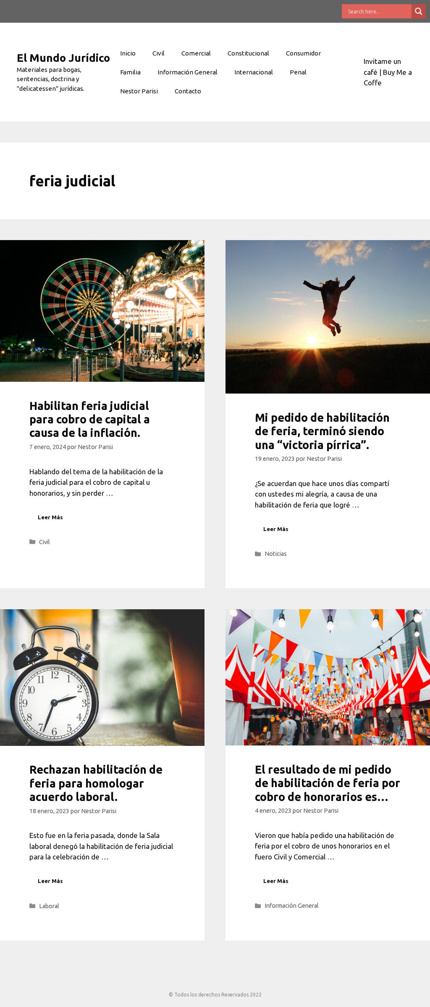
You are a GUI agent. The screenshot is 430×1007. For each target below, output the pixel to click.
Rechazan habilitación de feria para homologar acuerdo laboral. (96, 783)
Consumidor (303, 53)
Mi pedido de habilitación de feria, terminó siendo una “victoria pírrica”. (322, 431)
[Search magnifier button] (419, 11)
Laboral (49, 906)
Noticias (276, 553)
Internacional (253, 72)
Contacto (188, 91)
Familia (130, 72)
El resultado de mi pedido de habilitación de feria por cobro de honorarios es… (327, 783)
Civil (158, 53)
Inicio (128, 53)
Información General (187, 72)
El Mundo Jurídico (63, 58)
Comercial (196, 53)
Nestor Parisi (139, 91)
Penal (298, 72)
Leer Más (50, 517)
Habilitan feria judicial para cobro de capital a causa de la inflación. (89, 419)
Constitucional (248, 53)
